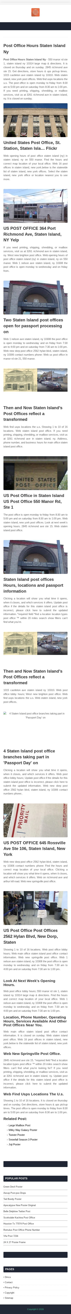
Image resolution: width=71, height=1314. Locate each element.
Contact (9, 1282)
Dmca (8, 1277)
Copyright (9, 1292)
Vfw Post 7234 (10, 1236)
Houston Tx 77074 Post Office (18, 1223)
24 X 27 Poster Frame (14, 1242)
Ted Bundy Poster (12, 1199)
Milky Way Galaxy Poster (23, 1129)
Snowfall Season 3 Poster (23, 1139)
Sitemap (9, 1298)
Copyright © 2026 (35, 1309)
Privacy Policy (12, 1287)
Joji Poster (15, 1144)
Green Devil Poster (12, 1186)
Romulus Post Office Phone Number (21, 1230)
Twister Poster (17, 1134)
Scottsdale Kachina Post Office (19, 1217)
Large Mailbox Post (19, 1125)
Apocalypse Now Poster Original (19, 1205)
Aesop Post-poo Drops (14, 1193)
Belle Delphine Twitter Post (16, 1211)
